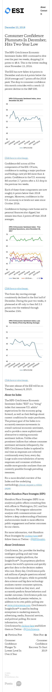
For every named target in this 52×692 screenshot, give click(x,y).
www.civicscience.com (18, 605)
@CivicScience (31, 629)
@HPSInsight (38, 539)
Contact (43, 10)
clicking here (31, 535)
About (43, 7)
